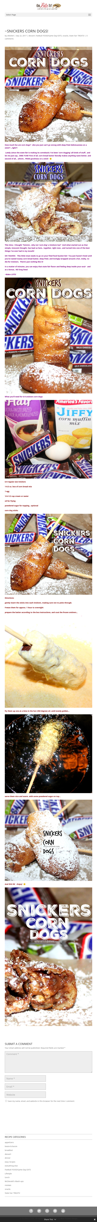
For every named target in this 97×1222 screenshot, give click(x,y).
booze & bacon (11, 1146)
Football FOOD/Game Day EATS (49, 35)
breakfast (9, 1150)
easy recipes (10, 1162)
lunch (7, 1177)
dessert (32, 35)
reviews (8, 1185)
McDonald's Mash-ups (14, 1181)
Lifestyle (8, 1173)
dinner (7, 1158)
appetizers (9, 1142)
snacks (65, 35)
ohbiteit (10, 35)
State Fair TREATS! (76, 35)
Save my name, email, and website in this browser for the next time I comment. (41, 1101)
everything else (11, 1166)
